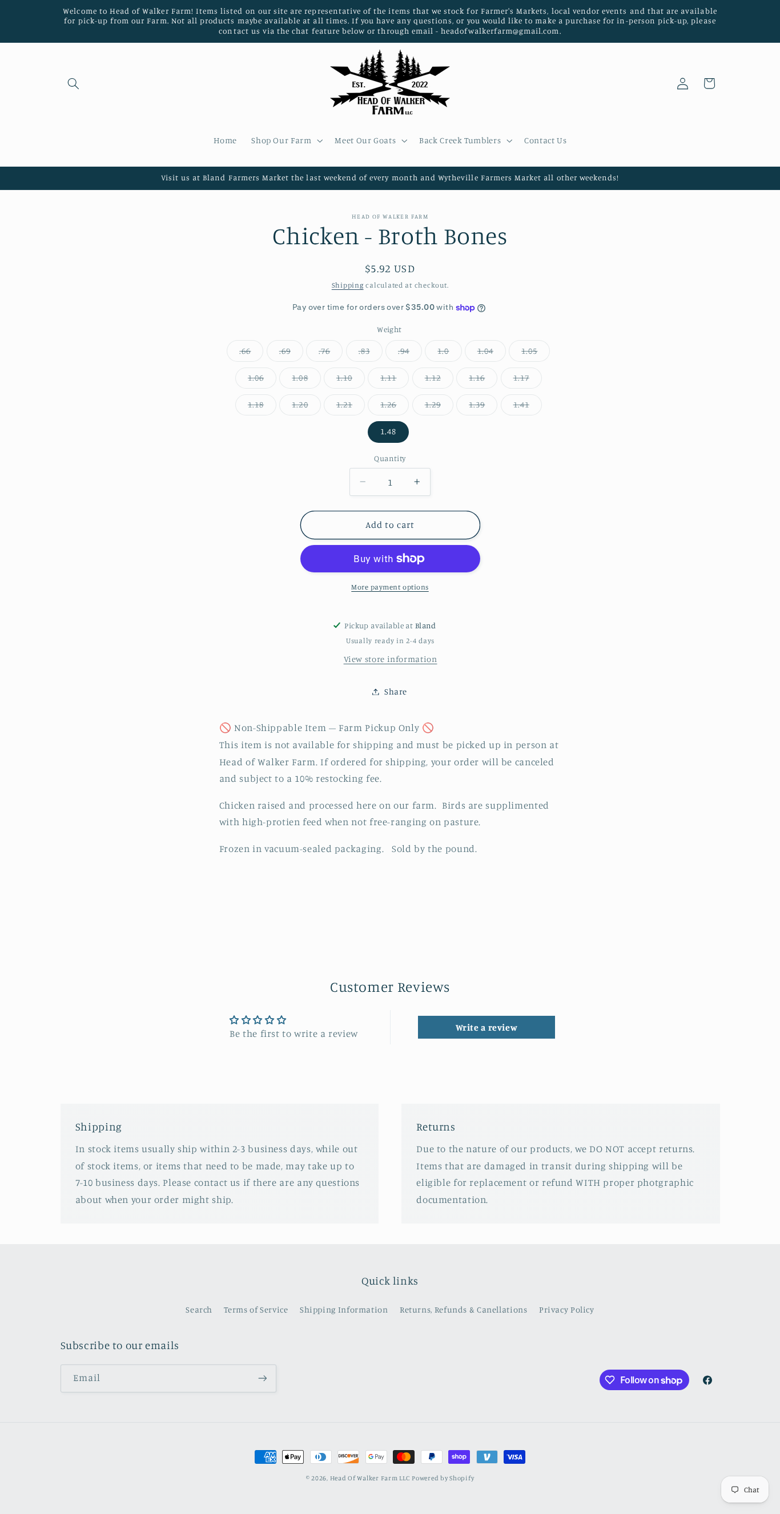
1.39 (483, 407)
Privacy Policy (566, 1309)
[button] (74, 83)
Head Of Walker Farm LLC (370, 1478)
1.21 (350, 407)
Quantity (389, 458)
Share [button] (395, 691)
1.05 (535, 353)
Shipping (348, 285)
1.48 (388, 431)
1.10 (350, 380)
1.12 (439, 380)
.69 (291, 353)
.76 (331, 353)
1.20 (306, 407)
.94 (410, 353)
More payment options (390, 587)
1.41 (527, 407)
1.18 (262, 407)
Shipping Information (344, 1309)
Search (199, 1309)
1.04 (491, 353)
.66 (251, 353)
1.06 (262, 380)
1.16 (483, 380)
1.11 (394, 380)
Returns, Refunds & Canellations (464, 1309)
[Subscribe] (262, 1378)
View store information (390, 659)
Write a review (487, 1027)
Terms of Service (256, 1309)
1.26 (394, 407)
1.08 (306, 380)
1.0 (449, 353)
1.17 (527, 380)
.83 (371, 353)
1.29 (439, 407)
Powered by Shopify (443, 1478)
